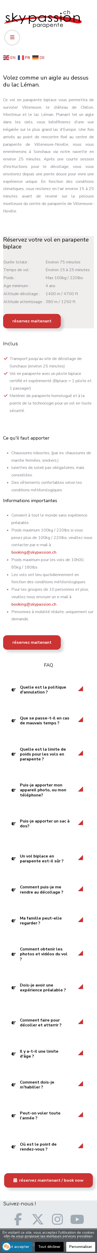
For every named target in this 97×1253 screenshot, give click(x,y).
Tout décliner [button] (49, 1246)
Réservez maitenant (31, 321)
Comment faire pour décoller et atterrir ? (41, 1022)
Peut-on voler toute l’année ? (40, 1115)
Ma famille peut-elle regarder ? (41, 920)
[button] (6, 1246)
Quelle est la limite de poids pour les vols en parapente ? (43, 754)
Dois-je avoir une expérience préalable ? (43, 987)
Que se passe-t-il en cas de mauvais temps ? (44, 720)
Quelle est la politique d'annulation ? (43, 689)
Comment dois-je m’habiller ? (37, 1084)
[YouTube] (77, 1219)
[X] (37, 1219)
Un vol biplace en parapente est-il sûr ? (42, 858)
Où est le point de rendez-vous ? (38, 1147)
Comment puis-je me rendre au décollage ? (41, 889)
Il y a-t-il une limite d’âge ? (39, 1054)
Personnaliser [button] (80, 1246)
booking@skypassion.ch (33, 552)
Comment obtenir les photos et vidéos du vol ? (44, 954)
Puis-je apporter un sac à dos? (45, 823)
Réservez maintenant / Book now (51, 1180)
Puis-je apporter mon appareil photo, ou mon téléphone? (43, 790)
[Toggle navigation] (12, 38)
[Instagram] (57, 1219)
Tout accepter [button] (17, 1246)
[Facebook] (18, 1219)
